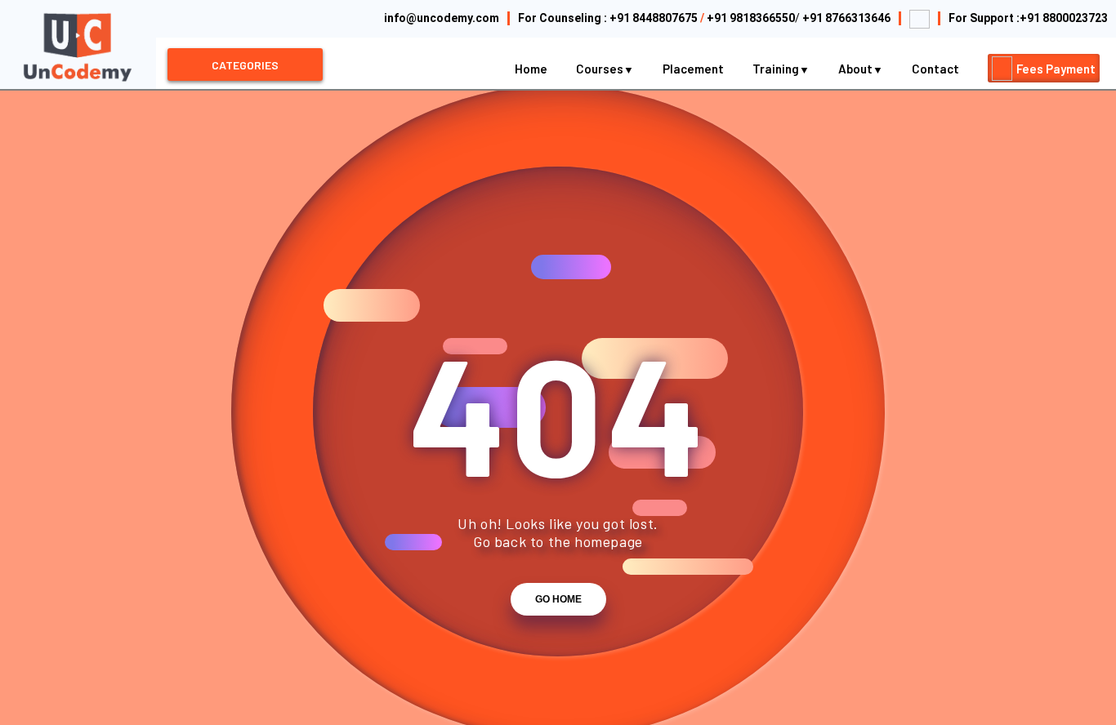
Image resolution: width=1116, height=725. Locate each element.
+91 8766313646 (846, 17)
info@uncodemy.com (441, 17)
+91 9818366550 (751, 17)
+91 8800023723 (1064, 17)
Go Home (558, 599)
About (856, 68)
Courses (601, 68)
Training (776, 68)
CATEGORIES (245, 65)
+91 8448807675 (653, 17)
